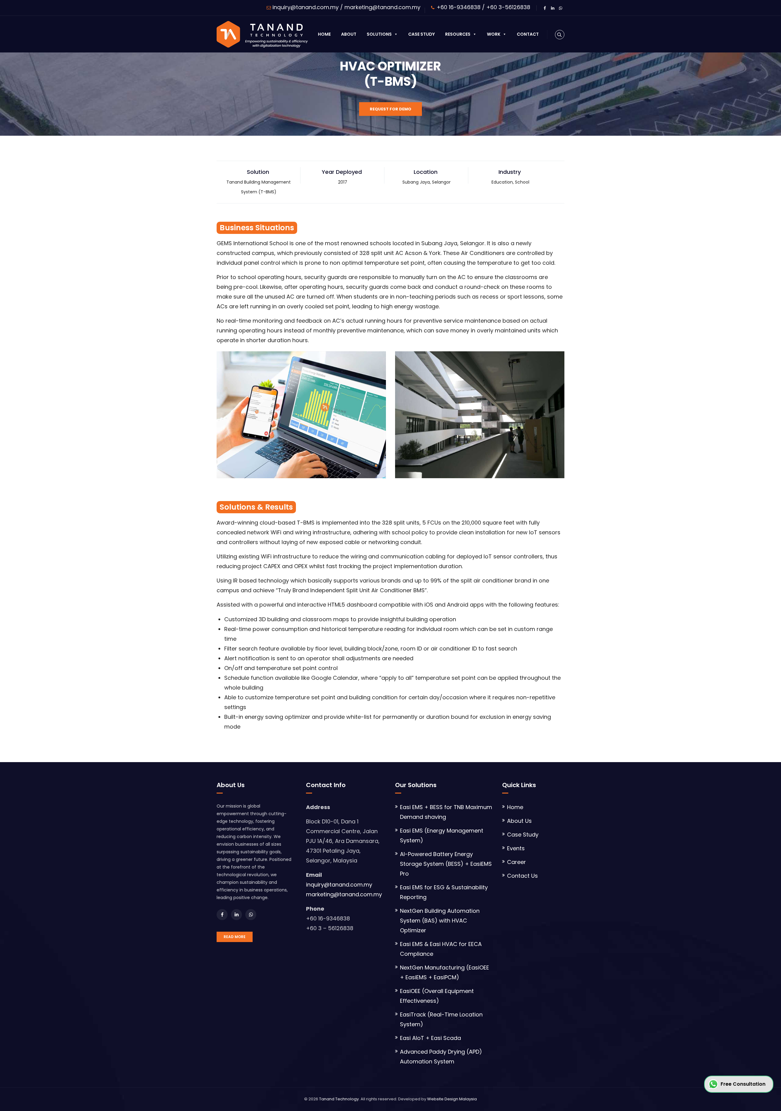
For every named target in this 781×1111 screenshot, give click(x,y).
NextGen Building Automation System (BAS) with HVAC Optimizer (440, 920)
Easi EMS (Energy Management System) (441, 835)
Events (516, 848)
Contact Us (522, 876)
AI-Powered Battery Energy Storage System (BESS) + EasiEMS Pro (446, 863)
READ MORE (235, 936)
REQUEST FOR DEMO (390, 109)
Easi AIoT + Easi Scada (430, 1038)
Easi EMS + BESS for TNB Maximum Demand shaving (446, 812)
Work (493, 34)
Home (324, 34)
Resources (457, 34)
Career (516, 862)
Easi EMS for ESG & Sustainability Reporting (444, 892)
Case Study (421, 34)
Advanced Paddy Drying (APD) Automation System (441, 1056)
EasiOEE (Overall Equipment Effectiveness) (437, 996)
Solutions (379, 34)
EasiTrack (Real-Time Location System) (441, 1019)
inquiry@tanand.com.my (305, 7)
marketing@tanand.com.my (382, 7)
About (348, 34)
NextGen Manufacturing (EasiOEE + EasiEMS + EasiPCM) (444, 972)
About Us (519, 821)
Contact (528, 34)
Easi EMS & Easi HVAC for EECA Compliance (441, 949)
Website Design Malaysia (452, 1099)
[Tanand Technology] (262, 34)
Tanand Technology (339, 1099)
